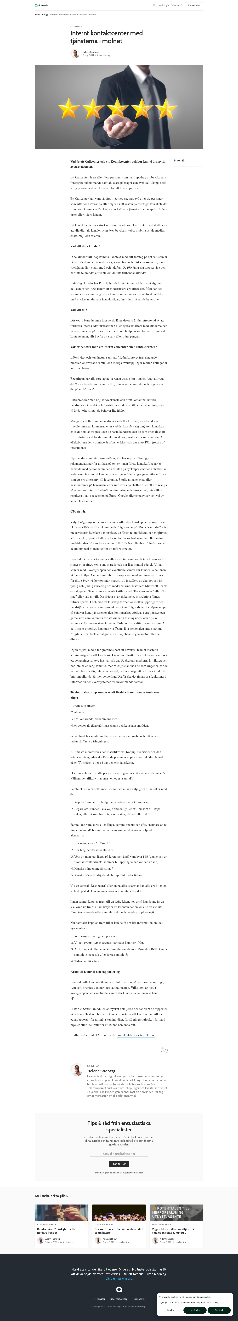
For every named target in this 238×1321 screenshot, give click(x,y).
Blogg (45, 14)
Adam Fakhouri (52, 1238)
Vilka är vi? (176, 5)
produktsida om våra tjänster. (136, 1035)
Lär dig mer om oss (118, 1278)
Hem (37, 14)
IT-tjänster (99, 1299)
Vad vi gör (164, 5)
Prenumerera (194, 5)
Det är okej (195, 1310)
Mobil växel (138, 1299)
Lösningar (76, 26)
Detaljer (171, 1310)
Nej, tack (219, 1310)
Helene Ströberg (91, 51)
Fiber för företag (118, 1299)
